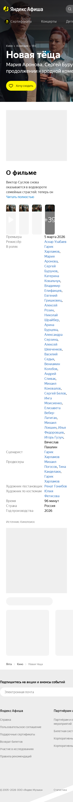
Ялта (9, 602)
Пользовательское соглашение (20, 665)
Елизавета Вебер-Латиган (52, 413)
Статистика (60, 728)
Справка (5, 658)
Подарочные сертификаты (17, 672)
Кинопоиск (27, 521)
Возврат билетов (11, 680)
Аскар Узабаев (55, 242)
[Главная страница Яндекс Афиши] (6, 9)
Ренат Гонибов (55, 486)
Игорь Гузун (53, 437)
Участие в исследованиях (17, 687)
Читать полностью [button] (20, 197)
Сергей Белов (55, 393)
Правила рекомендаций (15, 694)
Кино (20, 602)
